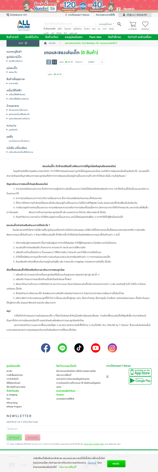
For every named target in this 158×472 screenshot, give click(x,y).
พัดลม (111, 28)
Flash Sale (95, 37)
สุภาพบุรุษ (14, 437)
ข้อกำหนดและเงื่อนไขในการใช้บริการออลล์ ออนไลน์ (76, 371)
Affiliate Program (14, 406)
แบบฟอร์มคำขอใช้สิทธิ (65, 398)
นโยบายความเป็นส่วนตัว (94, 444)
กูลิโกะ (60, 28)
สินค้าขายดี (12, 37)
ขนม (94, 28)
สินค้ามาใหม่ (51, 37)
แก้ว (52, 33)
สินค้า (21, 43)
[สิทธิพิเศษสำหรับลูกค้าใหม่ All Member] (79, 6)
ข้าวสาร (87, 28)
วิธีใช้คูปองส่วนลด (13, 383)
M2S (8, 398)
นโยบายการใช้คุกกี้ (63, 375)
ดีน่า (65, 33)
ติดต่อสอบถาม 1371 (18, 15)
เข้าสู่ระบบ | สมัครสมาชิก (137, 15)
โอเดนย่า (67, 28)
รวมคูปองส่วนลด (74, 37)
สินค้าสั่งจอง (114, 37)
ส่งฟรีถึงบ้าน (32, 37)
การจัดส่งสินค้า (12, 379)
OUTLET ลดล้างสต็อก (140, 37)
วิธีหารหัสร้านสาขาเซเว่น (15, 387)
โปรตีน (59, 33)
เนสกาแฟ (73, 33)
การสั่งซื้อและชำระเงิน (14, 375)
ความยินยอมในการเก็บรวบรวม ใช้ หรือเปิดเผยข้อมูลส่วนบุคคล (78, 385)
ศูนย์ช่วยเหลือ (13, 366)
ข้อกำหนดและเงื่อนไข (66, 366)
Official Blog (11, 402)
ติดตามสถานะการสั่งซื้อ (105, 15)
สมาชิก (9, 371)
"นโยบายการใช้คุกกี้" (67, 467)
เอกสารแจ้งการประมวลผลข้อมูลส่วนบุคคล (72, 379)
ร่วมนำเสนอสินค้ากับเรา (66, 391)
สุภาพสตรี (33, 437)
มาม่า (104, 28)
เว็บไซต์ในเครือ (12, 391)
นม (99, 28)
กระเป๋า (46, 33)
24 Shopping (11, 394)
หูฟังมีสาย (77, 28)
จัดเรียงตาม (78, 62)
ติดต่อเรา (60, 394)
